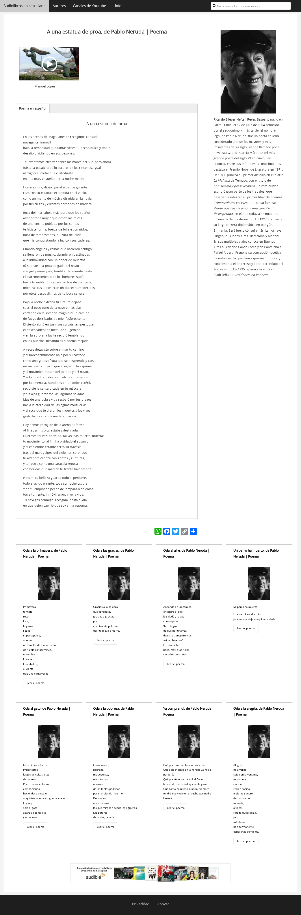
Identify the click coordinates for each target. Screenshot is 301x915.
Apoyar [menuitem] (163, 904)
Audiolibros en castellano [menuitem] (25, 5)
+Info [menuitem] (117, 5)
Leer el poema (36, 683)
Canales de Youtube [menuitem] (89, 5)
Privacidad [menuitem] (140, 904)
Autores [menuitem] (59, 5)
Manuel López (45, 86)
